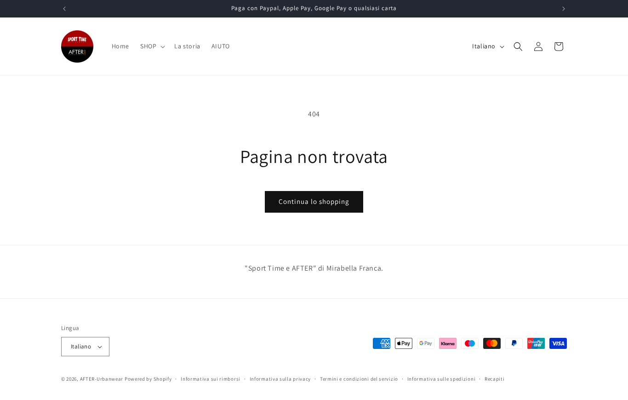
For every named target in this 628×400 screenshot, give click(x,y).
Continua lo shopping (314, 201)
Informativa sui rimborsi (210, 379)
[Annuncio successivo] (564, 8)
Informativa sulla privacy (280, 379)
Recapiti (495, 379)
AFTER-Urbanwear (102, 379)
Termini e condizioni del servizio (359, 379)
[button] (152, 46)
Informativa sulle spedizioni (441, 379)
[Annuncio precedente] (64, 8)
